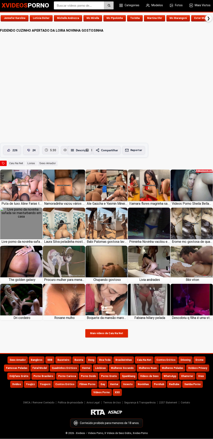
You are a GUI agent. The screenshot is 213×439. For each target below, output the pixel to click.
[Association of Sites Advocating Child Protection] (115, 412)
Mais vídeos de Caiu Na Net (106, 333)
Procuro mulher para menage (64, 280)
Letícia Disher (41, 18)
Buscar (109, 5)
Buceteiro (63, 359)
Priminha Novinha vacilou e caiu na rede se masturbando (149, 241)
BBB (49, 359)
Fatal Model (39, 368)
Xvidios (16, 384)
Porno (25, 5)
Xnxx (201, 376)
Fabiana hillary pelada (149, 318)
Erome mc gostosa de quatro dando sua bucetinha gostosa (192, 241)
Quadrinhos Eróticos (64, 368)
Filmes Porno (87, 384)
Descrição (82, 150)
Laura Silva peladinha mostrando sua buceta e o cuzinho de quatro (64, 241)
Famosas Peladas (16, 368)
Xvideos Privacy (197, 368)
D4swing (186, 359)
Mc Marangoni (178, 18)
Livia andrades (149, 280)
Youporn (45, 384)
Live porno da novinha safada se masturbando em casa (21, 241)
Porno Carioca (67, 376)
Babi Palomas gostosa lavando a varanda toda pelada (107, 241)
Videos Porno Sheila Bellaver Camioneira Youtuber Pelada (192, 203)
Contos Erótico (166, 359)
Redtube (174, 384)
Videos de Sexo (149, 376)
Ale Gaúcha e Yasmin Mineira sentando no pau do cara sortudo (107, 203)
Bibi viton (192, 280)
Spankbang (128, 376)
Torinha (135, 18)
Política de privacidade (70, 402)
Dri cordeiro (22, 318)
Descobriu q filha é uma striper (192, 318)
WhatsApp (170, 376)
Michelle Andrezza (68, 18)
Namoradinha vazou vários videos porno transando (64, 203)
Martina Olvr (154, 18)
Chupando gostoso (107, 280)
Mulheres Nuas (148, 368)
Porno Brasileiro (43, 376)
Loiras (31, 163)
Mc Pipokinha (114, 18)
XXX (117, 392)
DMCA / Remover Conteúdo (38, 402)
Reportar (136, 150)
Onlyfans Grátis (18, 376)
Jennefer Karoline (14, 18)
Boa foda (104, 359)
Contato (185, 402)
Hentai (86, 368)
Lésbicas (100, 368)
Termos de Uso (112, 402)
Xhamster (187, 376)
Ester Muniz (201, 18)
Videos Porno (101, 392)
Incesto (128, 384)
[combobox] (84, 5)
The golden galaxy (22, 280)
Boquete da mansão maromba (107, 318)
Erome (199, 359)
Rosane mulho (64, 318)
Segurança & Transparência (140, 402)
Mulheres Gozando (122, 368)
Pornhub (159, 384)
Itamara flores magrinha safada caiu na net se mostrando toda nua (149, 203)
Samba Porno (192, 384)
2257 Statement (168, 402)
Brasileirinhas (123, 359)
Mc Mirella (93, 18)
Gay (102, 384)
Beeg (91, 359)
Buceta (78, 359)
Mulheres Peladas (172, 368)
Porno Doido (88, 376)
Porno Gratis (109, 376)
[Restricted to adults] (98, 412)
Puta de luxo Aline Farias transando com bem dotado (21, 203)
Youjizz (30, 384)
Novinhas (143, 384)
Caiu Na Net (16, 163)
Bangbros (36, 359)
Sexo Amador (47, 163)
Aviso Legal (93, 402)
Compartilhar (109, 150)
